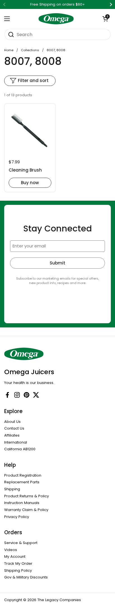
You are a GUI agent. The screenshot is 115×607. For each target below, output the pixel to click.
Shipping (12, 489)
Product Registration (22, 475)
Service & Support (20, 542)
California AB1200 (19, 449)
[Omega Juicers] (56, 18)
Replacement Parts (21, 482)
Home (8, 50)
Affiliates (12, 435)
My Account (14, 556)
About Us (12, 421)
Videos (10, 549)
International (15, 442)
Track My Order (18, 563)
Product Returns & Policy (26, 496)
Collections (30, 50)
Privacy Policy (16, 516)
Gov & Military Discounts (26, 577)
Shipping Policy (18, 570)
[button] (105, 18)
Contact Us (14, 428)
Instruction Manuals (21, 502)
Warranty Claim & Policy (26, 509)
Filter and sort (33, 80)
